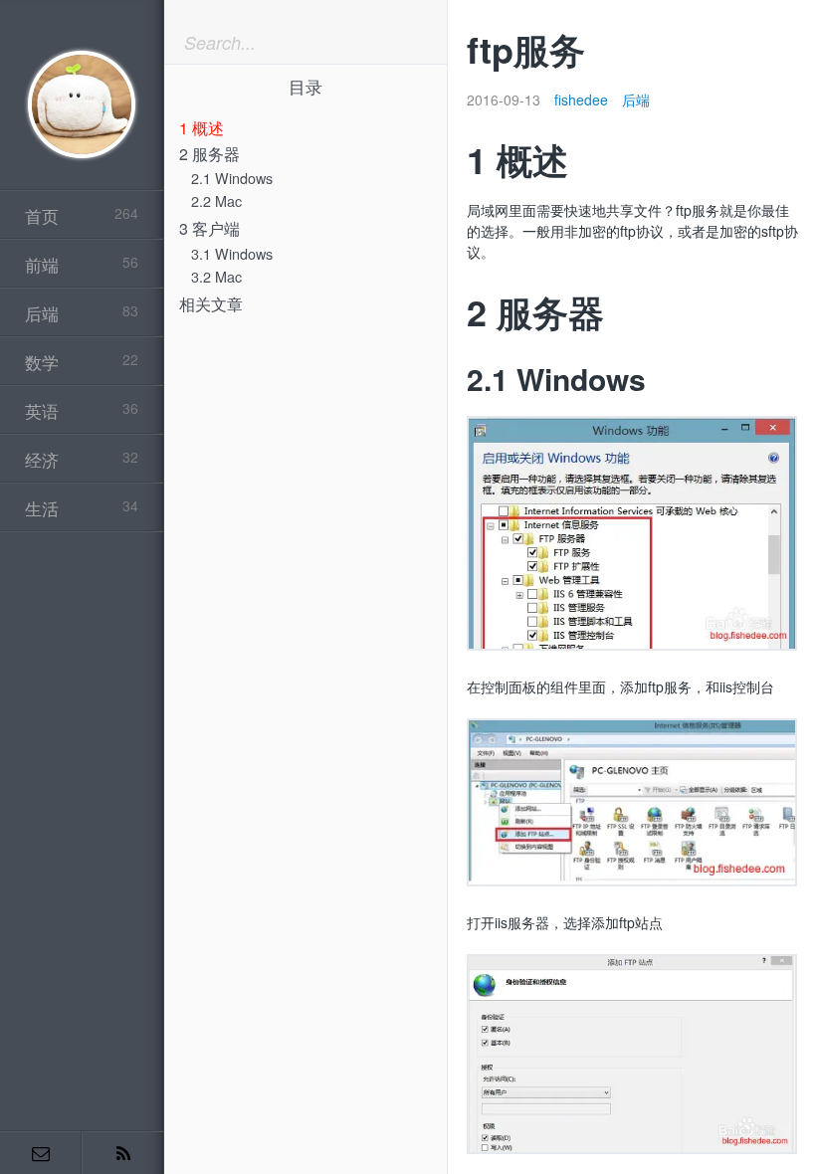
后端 (636, 99)
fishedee (581, 99)
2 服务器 (209, 153)
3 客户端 (209, 228)
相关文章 (211, 304)
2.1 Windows (232, 177)
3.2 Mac (216, 276)
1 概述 (201, 127)
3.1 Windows (232, 253)
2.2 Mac (216, 200)
